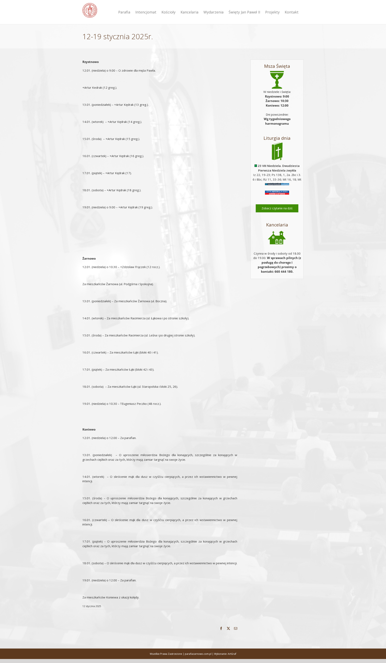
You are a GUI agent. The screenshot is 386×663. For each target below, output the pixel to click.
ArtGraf (232, 654)
